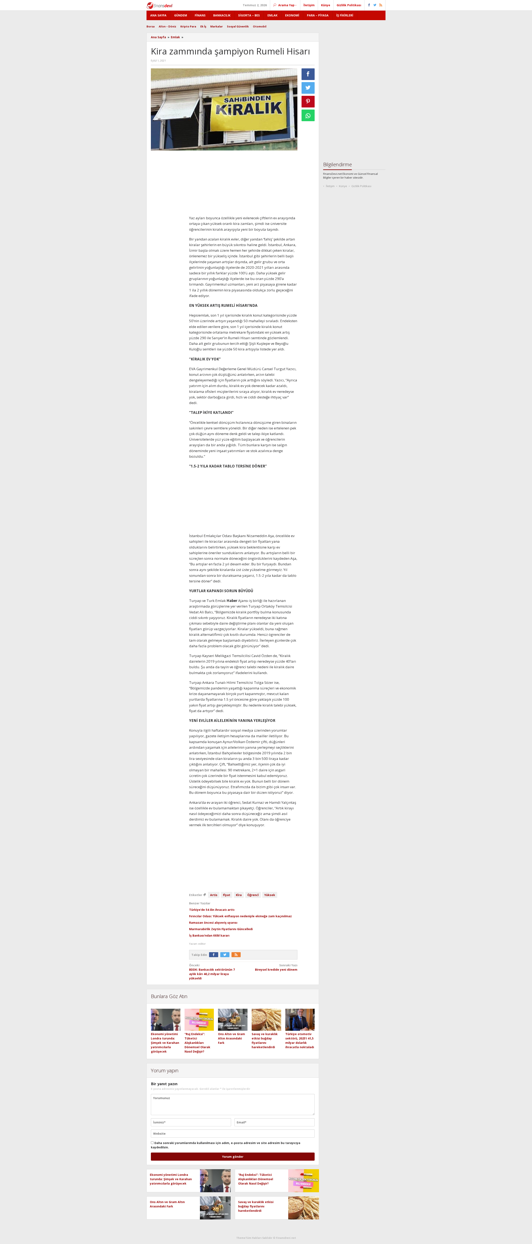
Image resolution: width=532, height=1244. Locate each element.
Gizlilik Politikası (361, 186)
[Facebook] (214, 955)
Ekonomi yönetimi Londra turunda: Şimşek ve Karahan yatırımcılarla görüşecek (165, 1042)
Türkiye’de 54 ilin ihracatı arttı (211, 910)
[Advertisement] (168, 216)
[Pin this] (308, 101)
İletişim (330, 186)
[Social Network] (375, 5)
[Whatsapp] (308, 115)
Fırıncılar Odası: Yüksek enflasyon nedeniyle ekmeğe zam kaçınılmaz (240, 916)
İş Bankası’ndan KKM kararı (209, 935)
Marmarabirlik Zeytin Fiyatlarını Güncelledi (221, 929)
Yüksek (269, 895)
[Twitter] (226, 955)
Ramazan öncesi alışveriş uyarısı (213, 923)
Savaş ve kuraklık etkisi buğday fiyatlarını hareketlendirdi (255, 1206)
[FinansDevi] (159, 5)
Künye (343, 186)
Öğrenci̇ (253, 895)
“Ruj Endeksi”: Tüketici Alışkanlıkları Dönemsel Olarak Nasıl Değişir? (197, 1042)
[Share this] (308, 74)
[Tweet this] (308, 88)
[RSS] (237, 955)
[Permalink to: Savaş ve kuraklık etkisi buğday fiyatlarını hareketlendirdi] (266, 1020)
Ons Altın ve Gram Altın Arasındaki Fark (231, 1038)
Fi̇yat (226, 895)
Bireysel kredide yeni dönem (276, 967)
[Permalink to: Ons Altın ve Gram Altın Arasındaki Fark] (233, 1020)
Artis (213, 895)
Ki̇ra (239, 895)
